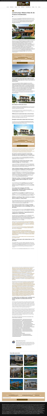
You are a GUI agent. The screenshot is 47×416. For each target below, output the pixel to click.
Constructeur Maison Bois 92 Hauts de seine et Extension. (16, 370)
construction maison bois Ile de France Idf (17, 321)
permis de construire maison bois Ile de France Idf (18, 333)
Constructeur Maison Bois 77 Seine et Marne (16, 382)
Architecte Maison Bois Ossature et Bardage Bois (19, 272)
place (12, 368)
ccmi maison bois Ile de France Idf (16, 320)
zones (27, 148)
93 (28, 221)
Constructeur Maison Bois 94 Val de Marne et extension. (30, 370)
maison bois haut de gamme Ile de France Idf (28, 326)
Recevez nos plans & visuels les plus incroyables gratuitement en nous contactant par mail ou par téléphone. (13, 0)
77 (24, 221)
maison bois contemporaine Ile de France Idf (29, 324)
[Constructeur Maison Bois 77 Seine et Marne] (16, 384)
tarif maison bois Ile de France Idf (16, 336)
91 (26, 221)
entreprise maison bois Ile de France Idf (17, 323)
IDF (32, 221)
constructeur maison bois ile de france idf (27, 320)
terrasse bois (20, 228)
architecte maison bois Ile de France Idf (17, 319)
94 (29, 221)
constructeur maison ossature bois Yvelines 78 (22, 149)
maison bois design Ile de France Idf (27, 325)
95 (30, 221)
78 (25, 221)
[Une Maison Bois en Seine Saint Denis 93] (30, 384)
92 (27, 221)
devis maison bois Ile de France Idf (27, 322)
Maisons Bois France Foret (16, 16)
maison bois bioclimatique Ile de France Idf (17, 324)
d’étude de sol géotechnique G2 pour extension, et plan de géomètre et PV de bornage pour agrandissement (23, 233)
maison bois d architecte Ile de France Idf (17, 325)
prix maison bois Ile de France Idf (26, 334)
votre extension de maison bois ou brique (22, 222)
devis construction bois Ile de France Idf (17, 322)
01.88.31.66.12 (29, 58)
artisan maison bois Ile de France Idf (27, 319)
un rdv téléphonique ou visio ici (23, 57)
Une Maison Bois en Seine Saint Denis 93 (30, 382)
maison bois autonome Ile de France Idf (27, 323)
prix (10, 405)
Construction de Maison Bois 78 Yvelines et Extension (29, 358)
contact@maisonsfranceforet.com (19, 58)
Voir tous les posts (19, 347)
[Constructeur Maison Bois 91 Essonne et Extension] (16, 360)
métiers (7, 405)
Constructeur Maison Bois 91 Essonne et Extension (16, 358)
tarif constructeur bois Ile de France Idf (17, 335)
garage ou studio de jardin (28, 227)
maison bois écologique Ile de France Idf (17, 326)
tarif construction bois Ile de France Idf (27, 335)
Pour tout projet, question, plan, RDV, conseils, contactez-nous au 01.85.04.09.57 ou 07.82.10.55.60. (35, 0)
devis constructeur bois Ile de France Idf (28, 321)
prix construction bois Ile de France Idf (17, 334)
